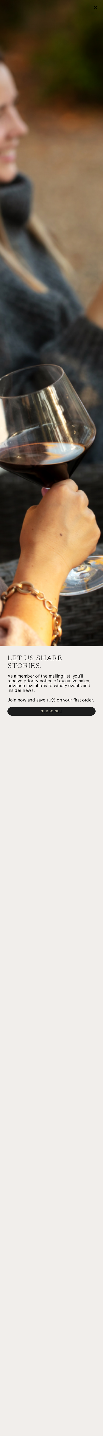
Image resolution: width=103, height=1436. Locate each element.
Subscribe (51, 711)
